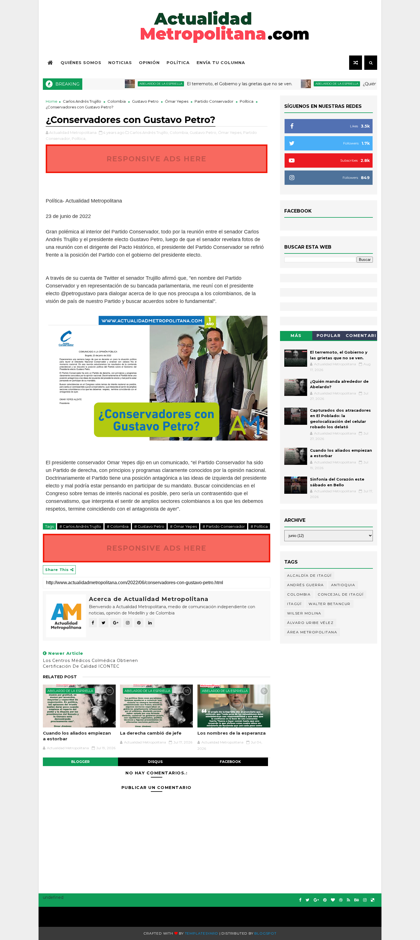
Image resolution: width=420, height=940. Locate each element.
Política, (79, 138)
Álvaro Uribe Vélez (310, 622)
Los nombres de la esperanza (231, 733)
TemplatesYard (201, 933)
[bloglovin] (332, 900)
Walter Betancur (330, 604)
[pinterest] (325, 900)
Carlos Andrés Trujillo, (149, 132)
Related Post (60, 676)
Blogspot (265, 933)
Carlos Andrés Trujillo (82, 101)
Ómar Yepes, (230, 132)
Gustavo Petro (145, 101)
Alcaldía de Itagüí (309, 575)
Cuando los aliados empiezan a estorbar (77, 735)
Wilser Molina (304, 613)
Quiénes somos (81, 62)
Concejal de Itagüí (340, 594)
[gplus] (316, 900)
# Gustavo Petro (149, 526)
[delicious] (372, 900)
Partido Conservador (214, 101)
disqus (155, 761)
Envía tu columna (221, 62)
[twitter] (307, 900)
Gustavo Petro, (203, 132)
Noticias (120, 62)
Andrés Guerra (305, 585)
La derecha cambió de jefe (150, 733)
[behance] (356, 900)
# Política (259, 526)
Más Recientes (296, 336)
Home (51, 101)
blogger (80, 761)
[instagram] (365, 900)
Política (178, 62)
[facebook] (300, 900)
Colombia (116, 101)
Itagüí (294, 604)
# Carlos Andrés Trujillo (80, 526)
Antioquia (343, 585)
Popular (329, 335)
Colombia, (179, 132)
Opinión (149, 62)
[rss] (348, 900)
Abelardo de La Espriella (141, 84)
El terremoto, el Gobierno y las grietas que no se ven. (220, 83)
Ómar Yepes (176, 101)
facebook (230, 761)
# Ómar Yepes (183, 526)
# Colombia (118, 526)
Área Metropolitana (312, 632)
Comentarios (361, 336)
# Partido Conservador (224, 526)
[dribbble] (341, 900)
